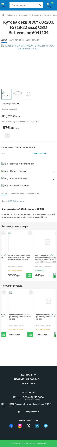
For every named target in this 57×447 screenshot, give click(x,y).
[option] (28, 47)
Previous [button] (5, 255)
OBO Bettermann (16, 201)
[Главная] (3, 15)
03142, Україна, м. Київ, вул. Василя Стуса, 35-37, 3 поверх (30, 405)
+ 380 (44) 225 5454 (32, 397)
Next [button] (52, 255)
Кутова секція (40, 153)
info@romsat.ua (32, 412)
